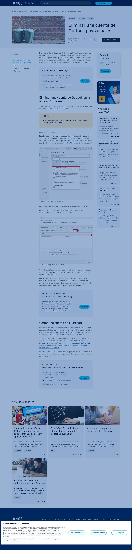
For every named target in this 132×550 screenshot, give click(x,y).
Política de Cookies (44, 535)
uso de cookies (28, 535)
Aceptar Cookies (16, 539)
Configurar (57, 533)
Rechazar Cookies (98, 533)
